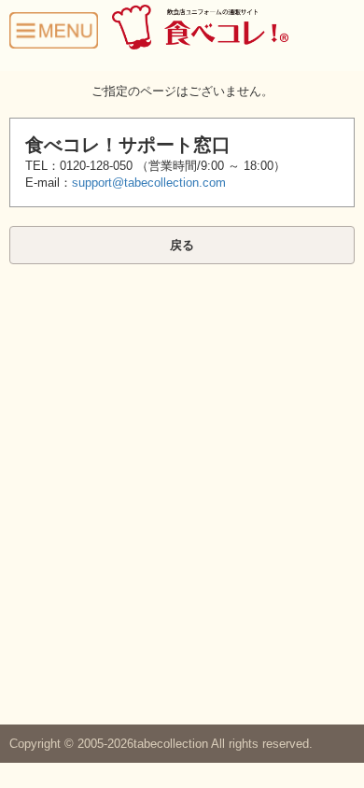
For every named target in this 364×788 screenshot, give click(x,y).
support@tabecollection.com (149, 183)
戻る (182, 245)
